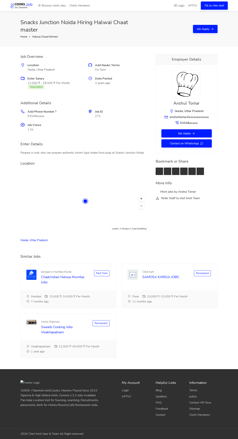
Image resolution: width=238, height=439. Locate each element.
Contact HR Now (200, 403)
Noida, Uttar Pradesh (34, 240)
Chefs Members (80, 6)
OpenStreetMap (139, 228)
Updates (161, 396)
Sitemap (194, 409)
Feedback (162, 409)
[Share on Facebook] (167, 171)
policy (193, 396)
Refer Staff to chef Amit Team (180, 198)
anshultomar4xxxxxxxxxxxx (189, 117)
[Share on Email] (159, 171)
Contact (160, 415)
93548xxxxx (189, 123)
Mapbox (125, 228)
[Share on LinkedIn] (184, 171)
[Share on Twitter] (175, 171)
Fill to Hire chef (214, 6)
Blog (159, 390)
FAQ (159, 403)
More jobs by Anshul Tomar (178, 192)
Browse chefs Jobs (53, 6)
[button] (141, 198)
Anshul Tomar (186, 103)
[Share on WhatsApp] (200, 171)
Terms (193, 390)
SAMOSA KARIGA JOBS (160, 277)
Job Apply (203, 29)
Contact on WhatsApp (185, 143)
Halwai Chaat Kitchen (45, 36)
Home (23, 36)
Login (180, 6)
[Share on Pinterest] (192, 171)
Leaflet (115, 228)
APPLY (192, 6)
